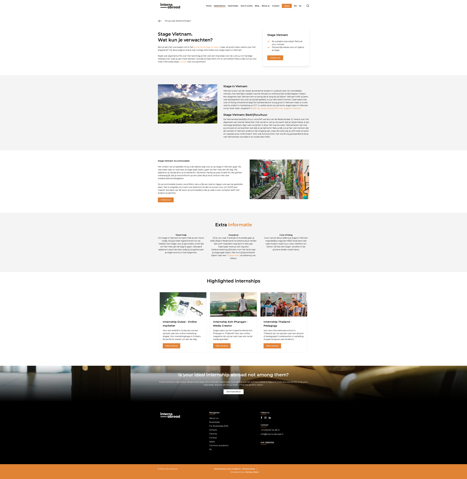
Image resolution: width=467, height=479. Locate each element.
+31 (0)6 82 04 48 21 (270, 430)
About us (213, 418)
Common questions (218, 445)
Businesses (214, 422)
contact (183, 62)
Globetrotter (233, 255)
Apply (212, 441)
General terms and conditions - (228, 469)
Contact (213, 438)
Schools (213, 430)
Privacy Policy (248, 469)
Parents (213, 434)
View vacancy (171, 346)
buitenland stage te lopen (206, 47)
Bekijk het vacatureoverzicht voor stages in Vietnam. (275, 108)
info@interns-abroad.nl (272, 434)
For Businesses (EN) (218, 426)
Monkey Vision (252, 472)
